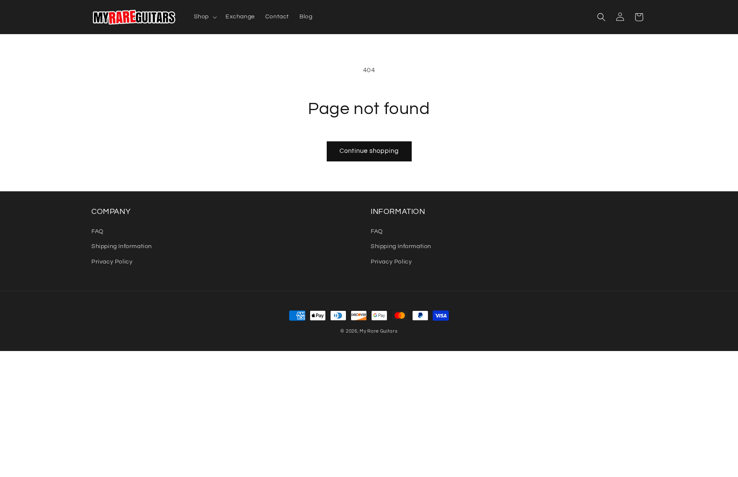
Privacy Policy (111, 262)
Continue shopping (369, 151)
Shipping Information (121, 246)
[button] (204, 17)
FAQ (97, 231)
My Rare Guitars (379, 331)
